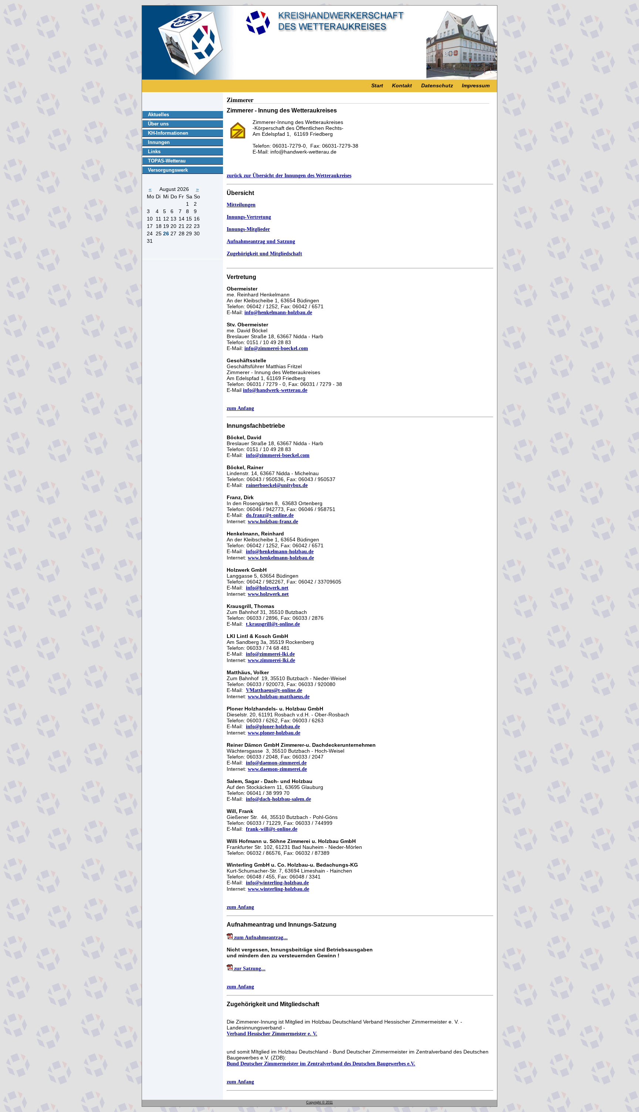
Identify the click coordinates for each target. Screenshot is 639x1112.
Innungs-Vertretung (249, 217)
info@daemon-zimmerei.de (276, 763)
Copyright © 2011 (319, 1102)
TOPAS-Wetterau (167, 161)
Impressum (476, 85)
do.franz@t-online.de (270, 515)
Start (377, 85)
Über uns (158, 124)
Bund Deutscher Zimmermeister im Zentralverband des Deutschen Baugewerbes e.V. (321, 1063)
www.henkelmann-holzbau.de (281, 558)
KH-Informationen (168, 133)
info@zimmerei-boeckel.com (276, 348)
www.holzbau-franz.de (273, 521)
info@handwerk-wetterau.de (275, 390)
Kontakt (402, 85)
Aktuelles (158, 114)
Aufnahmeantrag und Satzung (261, 241)
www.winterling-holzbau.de (278, 889)
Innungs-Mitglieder (248, 229)
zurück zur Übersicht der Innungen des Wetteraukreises (289, 175)
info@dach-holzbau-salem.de (278, 799)
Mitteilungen (241, 205)
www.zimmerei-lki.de (271, 660)
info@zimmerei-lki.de (270, 654)
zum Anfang (240, 408)
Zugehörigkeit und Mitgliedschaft (264, 253)
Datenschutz (437, 85)
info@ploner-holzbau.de (273, 726)
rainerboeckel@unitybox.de (277, 485)
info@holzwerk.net (267, 588)
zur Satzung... (249, 968)
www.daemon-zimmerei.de (277, 769)
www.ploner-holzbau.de (274, 733)
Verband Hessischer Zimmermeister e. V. (272, 1034)
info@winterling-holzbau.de (277, 883)
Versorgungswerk (168, 170)
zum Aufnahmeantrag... (260, 937)
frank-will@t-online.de (271, 829)
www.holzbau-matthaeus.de (279, 696)
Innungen (159, 142)
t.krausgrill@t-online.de (273, 624)
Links (154, 151)
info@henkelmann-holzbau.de (278, 312)
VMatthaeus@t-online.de (274, 690)
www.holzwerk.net (268, 594)
